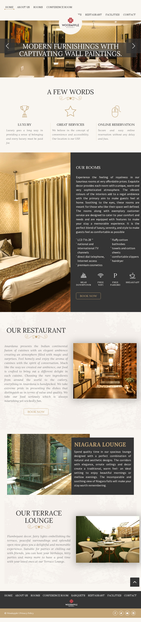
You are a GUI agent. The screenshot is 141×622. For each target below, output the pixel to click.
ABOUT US (23, 7)
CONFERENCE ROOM (59, 7)
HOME (9, 7)
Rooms (38, 7)
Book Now (88, 296)
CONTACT (130, 595)
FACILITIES (114, 595)
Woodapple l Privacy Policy (20, 613)
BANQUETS (78, 595)
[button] (7, 46)
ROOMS (35, 595)
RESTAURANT (96, 595)
